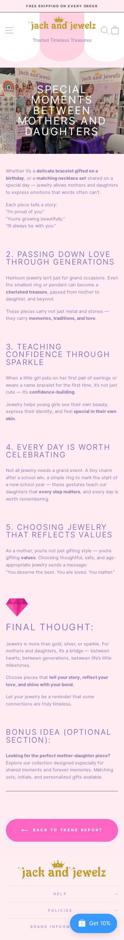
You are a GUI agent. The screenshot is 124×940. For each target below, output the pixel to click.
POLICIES (60, 910)
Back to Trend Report (67, 830)
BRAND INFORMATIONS (60, 926)
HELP (60, 894)
